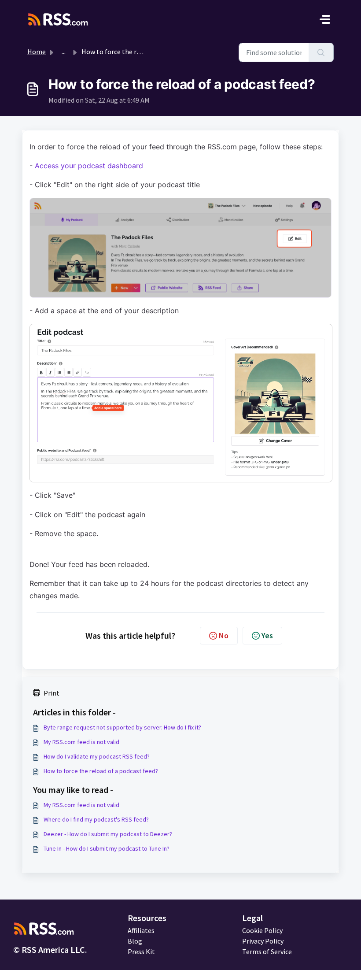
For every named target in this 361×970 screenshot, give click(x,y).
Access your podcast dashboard (88, 165)
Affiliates (141, 930)
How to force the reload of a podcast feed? (101, 771)
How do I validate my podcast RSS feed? (97, 756)
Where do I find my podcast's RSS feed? (96, 819)
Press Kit (141, 951)
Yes (267, 635)
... (64, 51)
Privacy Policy (263, 941)
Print (51, 693)
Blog (135, 941)
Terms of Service (267, 951)
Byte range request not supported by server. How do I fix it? (122, 727)
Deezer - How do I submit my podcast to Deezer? (108, 834)
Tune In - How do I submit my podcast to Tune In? (106, 848)
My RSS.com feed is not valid (81, 742)
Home (36, 51)
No (223, 635)
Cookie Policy (262, 930)
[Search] (321, 52)
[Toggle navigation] (325, 19)
